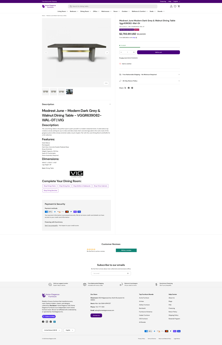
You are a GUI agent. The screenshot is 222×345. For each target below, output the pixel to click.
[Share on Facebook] (128, 88)
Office (95, 11)
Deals (151, 11)
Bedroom (73, 11)
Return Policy (173, 312)
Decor (116, 11)
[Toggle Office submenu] (99, 11)
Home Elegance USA (51, 338)
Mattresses (105, 11)
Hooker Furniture (144, 315)
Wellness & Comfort (139, 11)
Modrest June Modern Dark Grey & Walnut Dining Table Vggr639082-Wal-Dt (57, 15)
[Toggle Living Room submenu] (67, 11)
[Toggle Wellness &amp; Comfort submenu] (147, 11)
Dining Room (84, 11)
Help (169, 1)
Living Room (62, 11)
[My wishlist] (175, 6)
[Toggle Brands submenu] (164, 11)
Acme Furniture (144, 298)
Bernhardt (142, 308)
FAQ (170, 305)
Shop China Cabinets (100, 186)
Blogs (170, 301)
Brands (160, 11)
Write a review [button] (126, 250)
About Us (172, 298)
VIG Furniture (123, 26)
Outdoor (125, 11)
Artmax (141, 301)
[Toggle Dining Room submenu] (90, 11)
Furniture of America (145, 312)
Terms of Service (152, 338)
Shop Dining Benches (50, 190)
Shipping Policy (173, 315)
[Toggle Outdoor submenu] (129, 11)
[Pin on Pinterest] (132, 88)
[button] (179, 6)
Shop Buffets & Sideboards (81, 186)
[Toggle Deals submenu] (155, 11)
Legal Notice (177, 338)
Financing (163, 1)
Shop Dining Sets (64, 186)
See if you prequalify (51, 225)
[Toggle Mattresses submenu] (111, 11)
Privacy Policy (141, 338)
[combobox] (112, 6)
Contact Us (96, 315)
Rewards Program (174, 319)
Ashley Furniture (144, 305)
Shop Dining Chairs (50, 186)
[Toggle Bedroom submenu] (78, 11)
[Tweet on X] (125, 88)
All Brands (142, 322)
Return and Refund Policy (165, 338)
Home (43, 15)
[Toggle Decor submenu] (119, 11)
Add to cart (158, 52)
